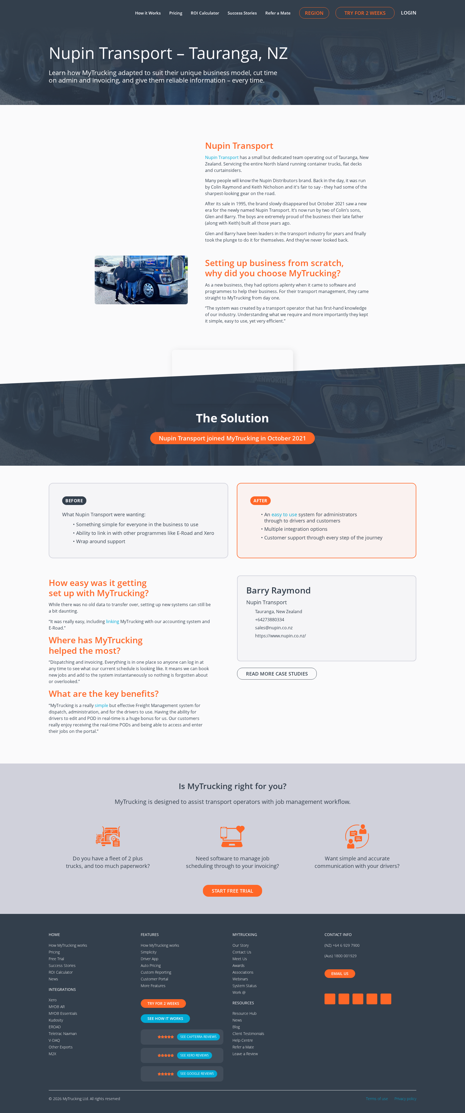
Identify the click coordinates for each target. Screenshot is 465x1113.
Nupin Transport (222, 157)
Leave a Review (245, 1053)
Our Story (240, 945)
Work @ (238, 992)
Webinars (240, 978)
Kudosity (56, 1020)
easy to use (284, 514)
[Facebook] (330, 999)
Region (314, 13)
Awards (238, 965)
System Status (244, 985)
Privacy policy (405, 1098)
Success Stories (242, 13)
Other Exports (61, 1047)
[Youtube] (358, 999)
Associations (242, 972)
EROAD (55, 1026)
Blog (236, 1026)
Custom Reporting (156, 972)
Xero (53, 999)
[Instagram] (344, 999)
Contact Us (241, 952)
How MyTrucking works (68, 945)
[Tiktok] (386, 999)
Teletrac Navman (63, 1033)
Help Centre (242, 1040)
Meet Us (239, 958)
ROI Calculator (205, 13)
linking (112, 621)
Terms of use (377, 1098)
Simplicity (148, 952)
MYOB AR (57, 1006)
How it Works (148, 13)
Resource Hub (244, 1013)
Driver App (149, 958)
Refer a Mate (278, 13)
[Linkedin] (372, 999)
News (53, 978)
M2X (52, 1053)
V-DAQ (54, 1040)
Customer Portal (154, 978)
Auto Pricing (151, 965)
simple (101, 705)
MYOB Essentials (63, 1013)
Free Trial (56, 958)
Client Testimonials (248, 1033)
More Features (153, 985)
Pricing (175, 13)
